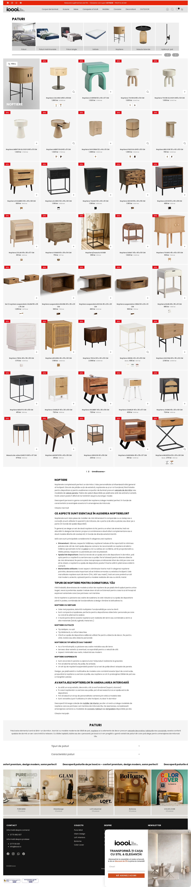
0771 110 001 (15, 844)
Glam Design (79, 834)
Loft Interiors (79, 837)
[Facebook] (8, 3)
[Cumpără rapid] (74, 92)
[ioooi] (16, 9)
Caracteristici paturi (62, 754)
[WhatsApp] (16, 3)
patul (85, 549)
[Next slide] (175, 55)
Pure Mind (78, 830)
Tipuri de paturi (60, 746)
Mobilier (105, 9)
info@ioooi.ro (15, 846)
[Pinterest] (21, 3)
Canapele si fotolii (90, 9)
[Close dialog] (188, 832)
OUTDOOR (144, 9)
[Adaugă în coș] (111, 92)
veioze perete (72, 493)
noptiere (94, 730)
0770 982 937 (16, 834)
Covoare (117, 9)
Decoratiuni (131, 9)
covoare (91, 709)
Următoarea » (98, 471)
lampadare (111, 709)
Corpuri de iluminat (50, 9)
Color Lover (79, 845)
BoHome (77, 841)
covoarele (162, 730)
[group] (23, 37)
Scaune (66, 9)
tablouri (98, 709)
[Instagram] (12, 3)
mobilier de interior (91, 703)
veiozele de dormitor (124, 490)
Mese (76, 9)
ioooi (14, 866)
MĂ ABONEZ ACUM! (126, 876)
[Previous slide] (167, 55)
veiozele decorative (136, 730)
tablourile (149, 730)
